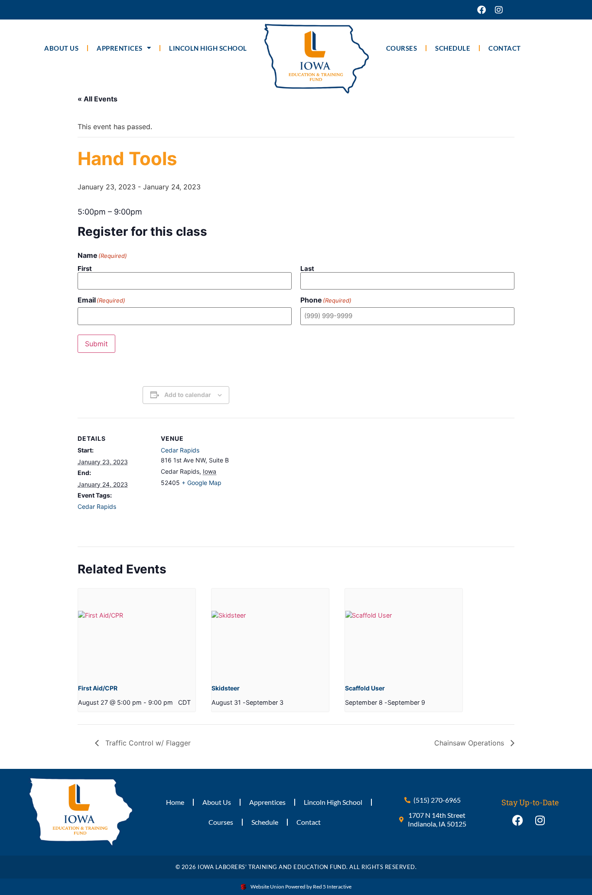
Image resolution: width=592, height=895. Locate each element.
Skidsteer (225, 688)
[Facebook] (481, 10)
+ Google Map (201, 482)
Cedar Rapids (97, 506)
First (85, 268)
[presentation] (136, 633)
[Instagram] (498, 10)
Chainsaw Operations (470, 743)
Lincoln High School (208, 48)
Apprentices (120, 48)
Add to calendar (187, 394)
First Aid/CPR (97, 688)
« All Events (97, 98)
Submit (96, 343)
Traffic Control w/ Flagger (147, 743)
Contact (504, 48)
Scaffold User (365, 688)
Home (175, 802)
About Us (61, 48)
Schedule (452, 48)
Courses (401, 48)
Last (307, 268)
